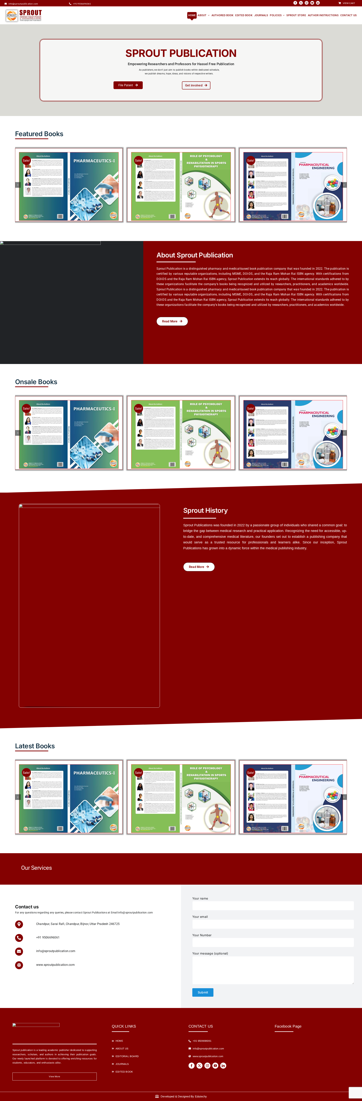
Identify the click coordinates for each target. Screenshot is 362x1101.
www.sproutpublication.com (55, 965)
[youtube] (312, 3)
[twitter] (301, 3)
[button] (18, 185)
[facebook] (295, 3)
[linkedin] (318, 3)
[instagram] (306, 3)
